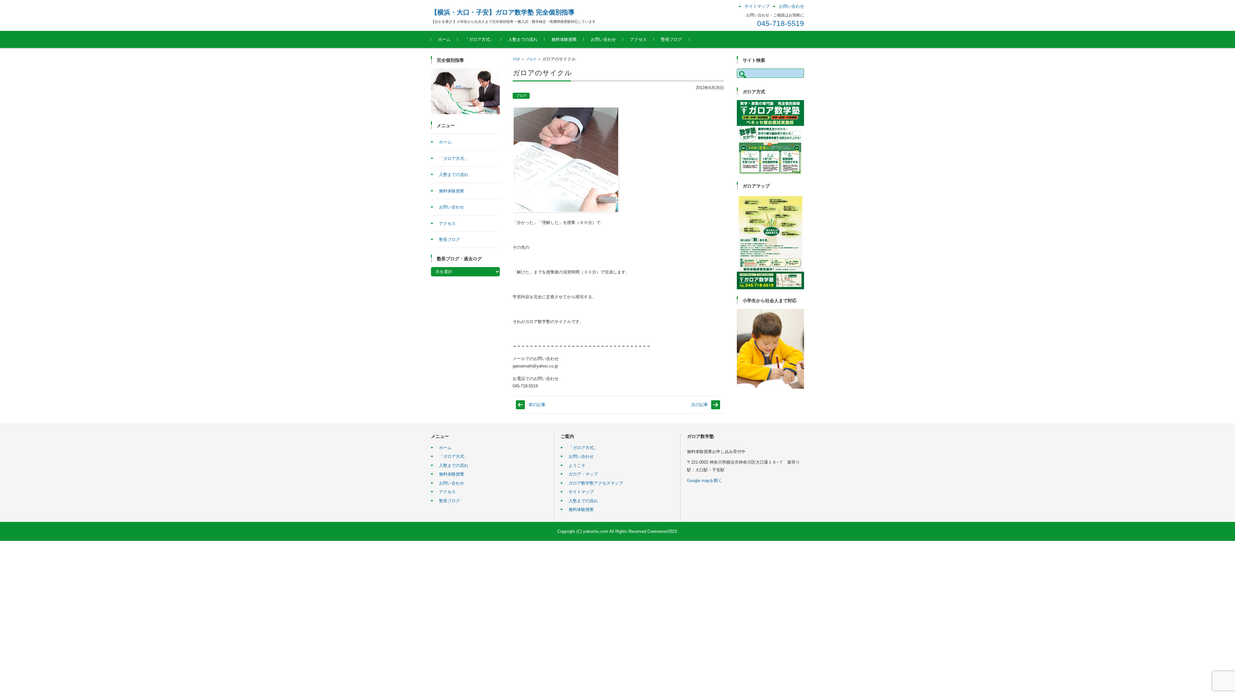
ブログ (531, 59)
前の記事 (537, 404)
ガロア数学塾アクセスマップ (596, 483)
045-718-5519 (780, 23)
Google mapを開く (704, 480)
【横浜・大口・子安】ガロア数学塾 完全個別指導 (502, 12)
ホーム (444, 39)
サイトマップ (581, 491)
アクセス (638, 39)
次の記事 (699, 404)
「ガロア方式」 (479, 39)
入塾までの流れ (522, 39)
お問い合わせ (603, 39)
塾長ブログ (671, 39)
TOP (516, 59)
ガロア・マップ (583, 474)
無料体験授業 (564, 39)
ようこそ (577, 465)
